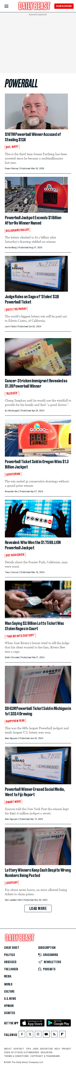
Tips (28, 1048)
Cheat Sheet (11, 947)
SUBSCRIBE (64, 6)
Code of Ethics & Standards (21, 1052)
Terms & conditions (16, 1056)
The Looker (11, 969)
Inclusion (46, 1052)
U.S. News (10, 998)
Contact (18, 1048)
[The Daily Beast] (34, 6)
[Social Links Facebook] (22, 1035)
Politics (9, 955)
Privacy (66, 1048)
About (8, 1048)
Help (57, 1048)
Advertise (46, 1048)
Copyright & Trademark (45, 1056)
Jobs (36, 1048)
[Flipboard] (62, 1035)
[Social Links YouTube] (46, 1035)
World (8, 984)
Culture (9, 991)
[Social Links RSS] (54, 1035)
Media (7, 976)
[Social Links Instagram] (38, 1035)
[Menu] (9, 6)
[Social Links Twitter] (30, 1035)
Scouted (9, 1013)
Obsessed (10, 962)
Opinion (9, 1006)
